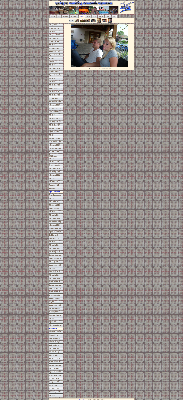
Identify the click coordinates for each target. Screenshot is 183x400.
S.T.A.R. (86, 399)
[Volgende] (72, 20)
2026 (83, 399)
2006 (80, 399)
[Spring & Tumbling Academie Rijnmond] (83, 5)
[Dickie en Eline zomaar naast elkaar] (99, 67)
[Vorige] (70, 20)
